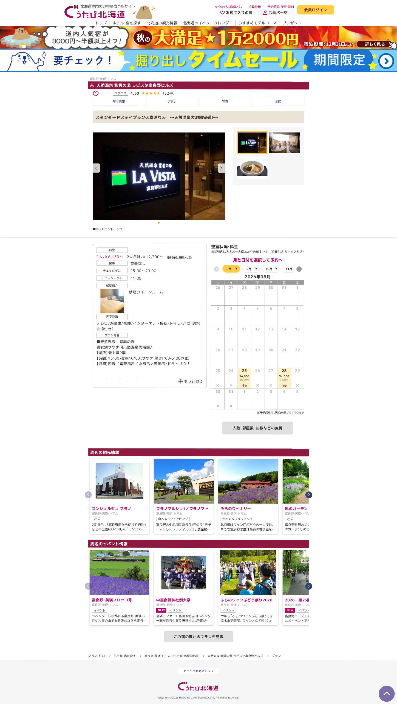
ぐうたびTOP (97, 656)
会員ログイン (315, 10)
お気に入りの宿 (239, 12)
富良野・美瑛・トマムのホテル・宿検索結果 (172, 656)
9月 (249, 269)
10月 (269, 269)
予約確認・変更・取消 (281, 7)
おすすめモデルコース (257, 22)
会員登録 (255, 7)
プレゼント (292, 22)
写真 (225, 101)
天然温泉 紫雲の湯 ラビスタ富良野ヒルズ (134, 85)
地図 (278, 101)
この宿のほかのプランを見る (198, 636)
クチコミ (121, 93)
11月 (289, 269)
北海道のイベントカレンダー (208, 22)
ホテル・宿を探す (127, 22)
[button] (221, 168)
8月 (229, 269)
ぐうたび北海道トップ (198, 671)
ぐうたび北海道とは (228, 7)
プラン (171, 101)
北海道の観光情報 (162, 22)
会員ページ (278, 12)
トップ (101, 22)
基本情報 (119, 101)
